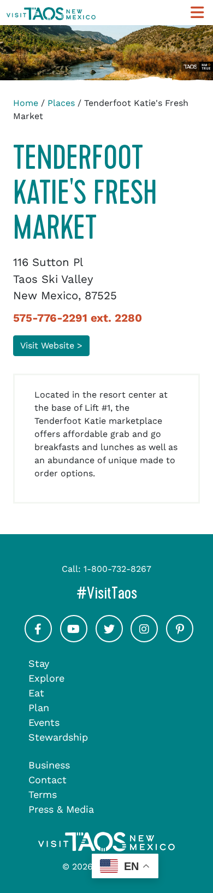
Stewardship (58, 737)
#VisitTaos (141, 593)
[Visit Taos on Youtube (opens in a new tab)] (73, 638)
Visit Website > (51, 345)
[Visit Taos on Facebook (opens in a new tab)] (38, 638)
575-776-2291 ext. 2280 (77, 317)
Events (44, 722)
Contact (47, 779)
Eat (36, 693)
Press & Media (61, 809)
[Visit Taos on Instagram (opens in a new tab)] (144, 638)
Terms (42, 794)
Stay (38, 663)
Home (25, 103)
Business (49, 765)
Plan (38, 707)
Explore (46, 678)
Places (61, 103)
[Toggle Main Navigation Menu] (197, 12)
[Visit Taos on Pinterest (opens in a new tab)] (179, 638)
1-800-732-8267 (117, 569)
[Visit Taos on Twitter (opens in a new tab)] (109, 638)
